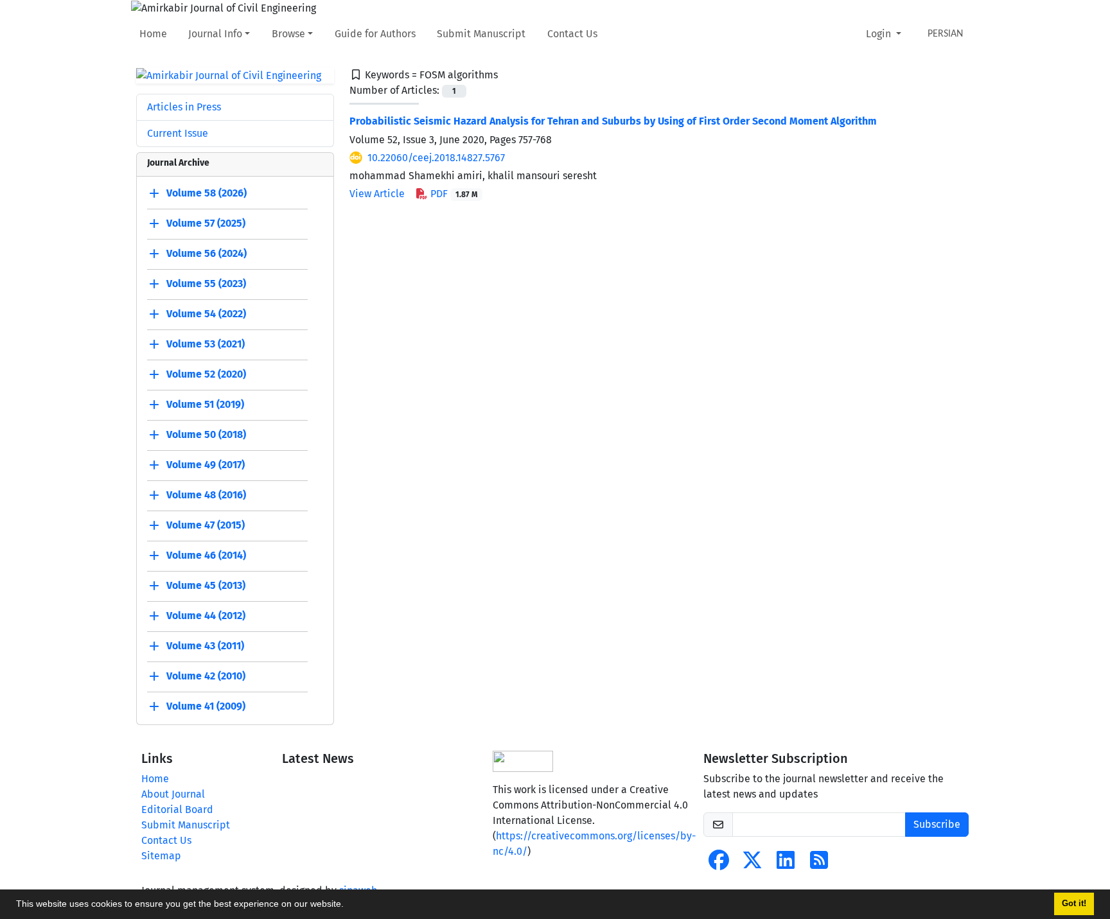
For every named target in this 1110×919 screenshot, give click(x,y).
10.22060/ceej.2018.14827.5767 (436, 158)
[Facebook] (718, 864)
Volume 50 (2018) (206, 435)
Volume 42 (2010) (205, 676)
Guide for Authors (375, 34)
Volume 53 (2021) (205, 344)
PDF (452, 194)
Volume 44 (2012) (205, 616)
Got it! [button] (1074, 903)
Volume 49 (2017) (205, 465)
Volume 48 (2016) (206, 495)
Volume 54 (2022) (206, 314)
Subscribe (936, 824)
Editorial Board (177, 809)
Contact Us (572, 34)
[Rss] (819, 864)
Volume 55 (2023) (206, 284)
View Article (377, 194)
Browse (288, 34)
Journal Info (215, 34)
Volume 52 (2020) (206, 375)
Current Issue (177, 133)
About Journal (173, 794)
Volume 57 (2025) (205, 224)
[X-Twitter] (752, 864)
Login (880, 34)
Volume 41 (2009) (205, 707)
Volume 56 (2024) (206, 254)
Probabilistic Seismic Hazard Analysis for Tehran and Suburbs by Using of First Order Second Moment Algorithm (613, 121)
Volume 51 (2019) (205, 405)
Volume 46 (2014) (206, 556)
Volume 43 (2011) (205, 646)
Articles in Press (184, 107)
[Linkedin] (785, 864)
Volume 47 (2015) (205, 526)
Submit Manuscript (481, 34)
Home (153, 34)
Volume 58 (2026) (206, 194)
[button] (348, 905)
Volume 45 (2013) (205, 586)
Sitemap (161, 856)
